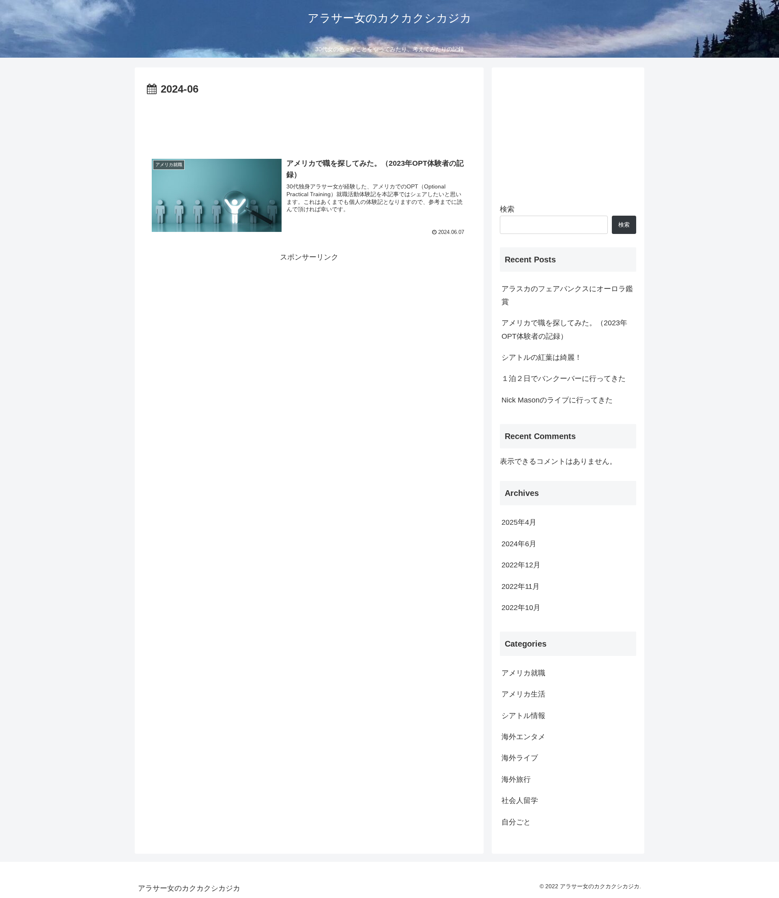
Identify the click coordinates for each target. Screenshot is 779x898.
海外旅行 (516, 779)
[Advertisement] (309, 121)
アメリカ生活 (523, 694)
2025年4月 (518, 522)
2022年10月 (520, 608)
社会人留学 (519, 800)
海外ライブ (519, 758)
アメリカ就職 (523, 673)
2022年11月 (520, 586)
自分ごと (516, 822)
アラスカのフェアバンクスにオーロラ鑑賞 (567, 295)
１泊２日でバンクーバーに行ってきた (563, 378)
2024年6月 (518, 544)
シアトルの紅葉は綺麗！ (541, 357)
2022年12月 (520, 565)
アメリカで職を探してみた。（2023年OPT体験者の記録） (564, 329)
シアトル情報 (523, 716)
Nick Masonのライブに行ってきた (557, 400)
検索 (507, 209)
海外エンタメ (523, 737)
